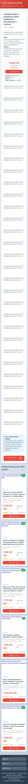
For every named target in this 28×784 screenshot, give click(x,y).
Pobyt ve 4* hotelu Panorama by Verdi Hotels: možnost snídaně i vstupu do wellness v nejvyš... (14, 589)
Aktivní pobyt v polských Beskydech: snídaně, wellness (13, 636)
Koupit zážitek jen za (14, 458)
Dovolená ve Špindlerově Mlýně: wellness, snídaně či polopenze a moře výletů (14, 726)
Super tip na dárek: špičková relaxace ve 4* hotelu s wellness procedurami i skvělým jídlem (14, 494)
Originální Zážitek (15, 3)
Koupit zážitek (15, 71)
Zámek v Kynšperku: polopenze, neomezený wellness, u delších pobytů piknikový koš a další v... (14, 542)
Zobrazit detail (15, 516)
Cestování (11, 27)
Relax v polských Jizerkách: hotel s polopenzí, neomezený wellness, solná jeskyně (13, 681)
